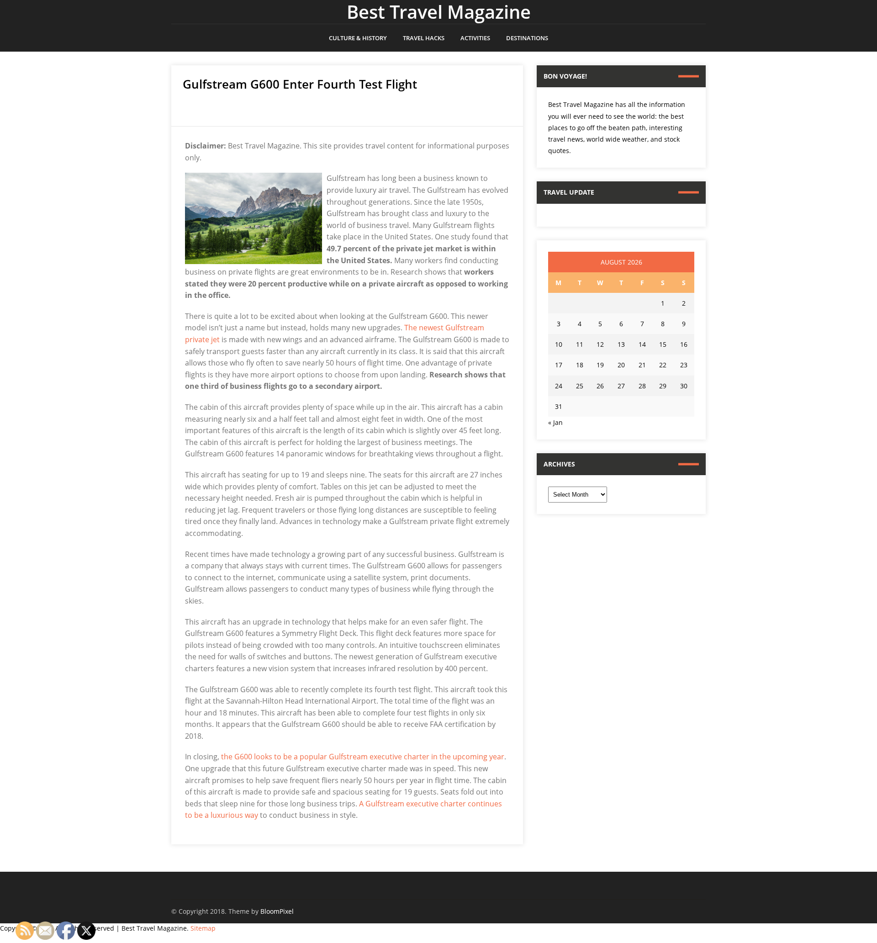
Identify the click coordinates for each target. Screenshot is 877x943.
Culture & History (358, 38)
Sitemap (203, 928)
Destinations (527, 38)
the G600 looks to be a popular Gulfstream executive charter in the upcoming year (362, 757)
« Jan (555, 422)
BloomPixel (277, 911)
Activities (475, 38)
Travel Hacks (423, 38)
